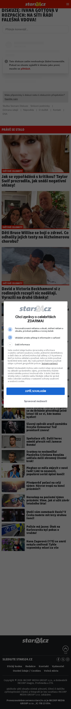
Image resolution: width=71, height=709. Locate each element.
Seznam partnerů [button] (50, 363)
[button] (35, 344)
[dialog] (36, 354)
